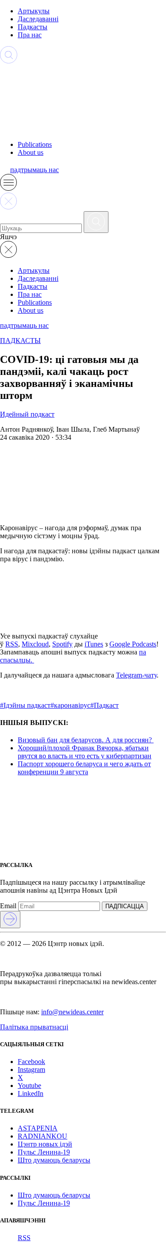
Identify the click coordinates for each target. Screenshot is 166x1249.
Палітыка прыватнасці (34, 1027)
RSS (11, 644)
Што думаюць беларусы (54, 1160)
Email (8, 906)
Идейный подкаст (27, 414)
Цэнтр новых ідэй (45, 1144)
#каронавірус (70, 705)
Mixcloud (35, 644)
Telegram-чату (136, 675)
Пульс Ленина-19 (44, 1152)
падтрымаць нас (34, 169)
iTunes (94, 644)
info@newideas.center (72, 1012)
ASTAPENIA (38, 1128)
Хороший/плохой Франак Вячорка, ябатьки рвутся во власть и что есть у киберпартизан (84, 752)
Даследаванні (38, 19)
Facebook (31, 1061)
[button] (8, 188)
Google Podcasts (132, 644)
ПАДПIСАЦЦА (124, 906)
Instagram (31, 1069)
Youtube (29, 1085)
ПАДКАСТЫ (20, 340)
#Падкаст (104, 705)
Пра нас (30, 35)
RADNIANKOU (42, 1136)
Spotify (62, 644)
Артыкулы (34, 11)
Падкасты (32, 27)
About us (30, 152)
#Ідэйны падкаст (25, 705)
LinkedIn (30, 1093)
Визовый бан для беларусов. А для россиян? (86, 740)
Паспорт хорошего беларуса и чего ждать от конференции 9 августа (84, 768)
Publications (35, 144)
